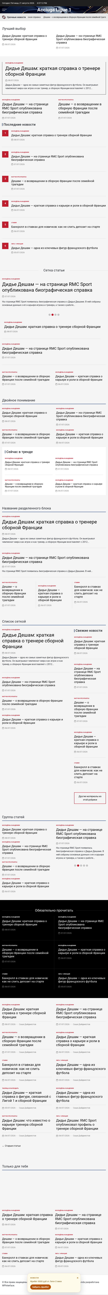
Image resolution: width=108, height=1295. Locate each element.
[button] (104, 41)
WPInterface (8, 1285)
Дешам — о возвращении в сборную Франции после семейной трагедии (68, 17)
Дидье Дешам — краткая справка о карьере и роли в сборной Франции (58, 205)
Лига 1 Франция (17, 244)
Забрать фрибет (40, 1287)
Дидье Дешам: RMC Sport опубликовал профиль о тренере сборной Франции (77, 1125)
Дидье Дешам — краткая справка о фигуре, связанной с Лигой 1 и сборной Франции (26, 1097)
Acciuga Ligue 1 (54, 9)
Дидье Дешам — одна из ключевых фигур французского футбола (54, 248)
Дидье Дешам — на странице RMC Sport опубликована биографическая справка (80, 39)
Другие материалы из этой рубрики (90, 798)
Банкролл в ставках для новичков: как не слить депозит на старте (55, 226)
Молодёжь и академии (14, 63)
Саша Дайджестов (27, 1024)
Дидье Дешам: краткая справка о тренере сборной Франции (24, 37)
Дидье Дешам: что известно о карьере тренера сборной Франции (26, 1125)
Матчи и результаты (66, 100)
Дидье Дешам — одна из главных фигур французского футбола (79, 1097)
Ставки (14, 222)
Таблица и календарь (10, 1088)
